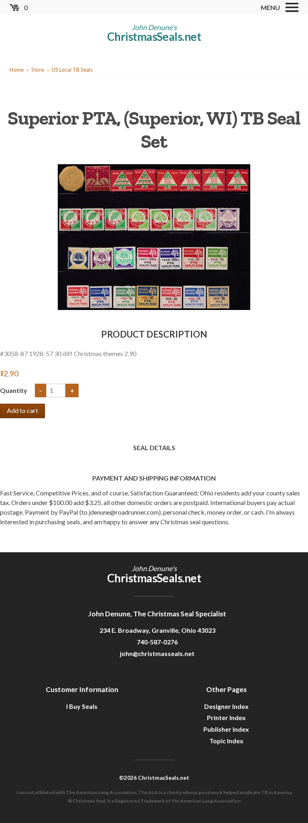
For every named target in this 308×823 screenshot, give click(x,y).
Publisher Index (226, 729)
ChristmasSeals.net (154, 36)
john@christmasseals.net (157, 653)
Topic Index (226, 741)
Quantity (14, 390)
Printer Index (226, 717)
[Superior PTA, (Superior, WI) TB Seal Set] (154, 236)
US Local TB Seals (72, 69)
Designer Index (226, 706)
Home (17, 69)
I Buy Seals (81, 706)
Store (37, 69)
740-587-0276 (157, 642)
